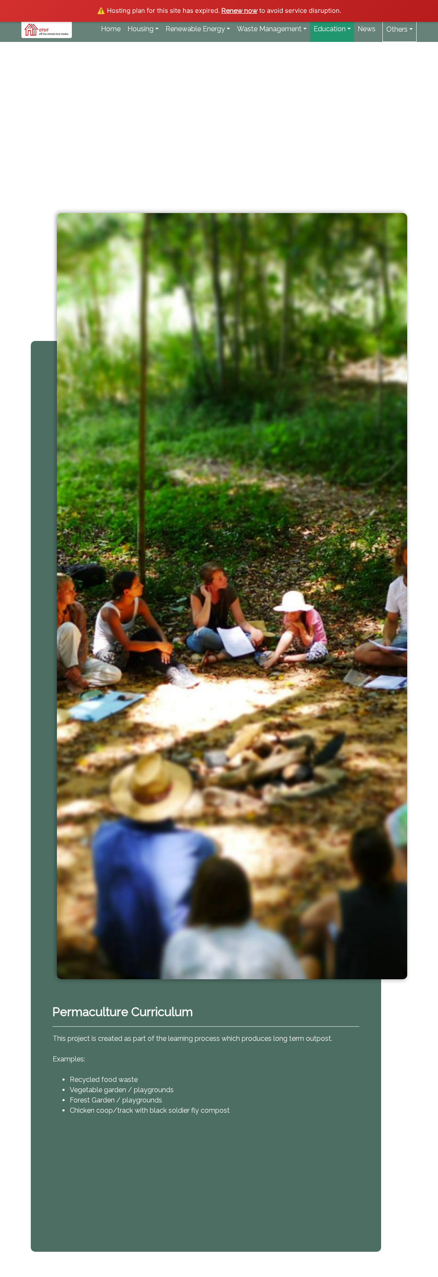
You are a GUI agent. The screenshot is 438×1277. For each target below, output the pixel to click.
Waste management (269, 29)
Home (111, 29)
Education (330, 29)
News (368, 29)
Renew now (239, 11)
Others (397, 29)
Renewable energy (195, 29)
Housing (140, 29)
